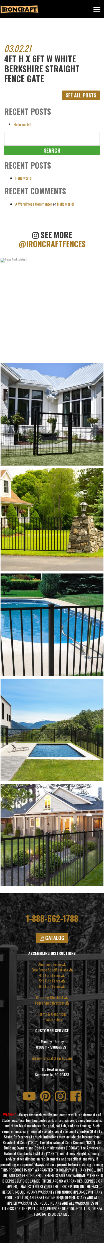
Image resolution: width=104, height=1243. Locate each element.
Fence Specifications (50, 1003)
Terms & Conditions (52, 1014)
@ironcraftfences (52, 244)
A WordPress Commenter (33, 204)
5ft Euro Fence (50, 981)
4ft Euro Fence (50, 975)
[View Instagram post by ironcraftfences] (98, 355)
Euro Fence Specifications (50, 970)
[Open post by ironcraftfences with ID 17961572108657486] (52, 414)
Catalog (54, 937)
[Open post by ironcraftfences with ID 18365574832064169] (52, 519)
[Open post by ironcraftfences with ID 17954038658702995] (52, 309)
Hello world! (22, 124)
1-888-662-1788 (52, 918)
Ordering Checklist (50, 997)
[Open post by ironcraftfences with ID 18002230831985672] (52, 730)
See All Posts (81, 95)
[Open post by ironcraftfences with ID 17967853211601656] (52, 835)
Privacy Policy (52, 1019)
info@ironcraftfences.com (52, 1058)
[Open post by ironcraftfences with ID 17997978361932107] (52, 624)
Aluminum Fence (50, 964)
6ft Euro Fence (50, 986)
